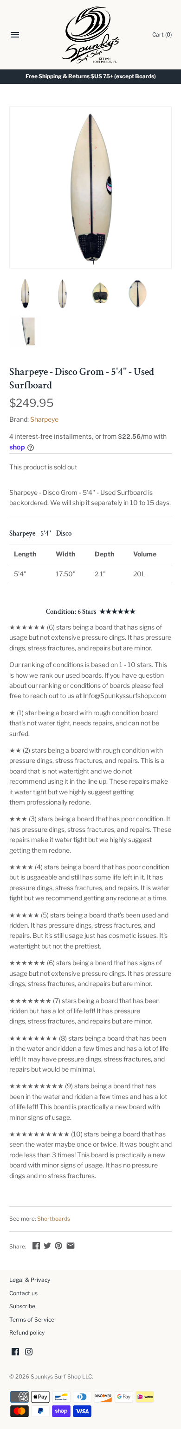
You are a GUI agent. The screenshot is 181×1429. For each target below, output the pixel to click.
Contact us (23, 1293)
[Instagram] (28, 1352)
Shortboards (53, 1219)
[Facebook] (15, 1352)
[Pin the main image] (58, 1245)
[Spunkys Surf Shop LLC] (91, 34)
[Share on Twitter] (47, 1245)
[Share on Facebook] (36, 1245)
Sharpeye (44, 419)
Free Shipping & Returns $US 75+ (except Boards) (91, 76)
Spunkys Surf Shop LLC (61, 1376)
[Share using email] (70, 1245)
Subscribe (22, 1306)
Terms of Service (31, 1320)
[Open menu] (14, 36)
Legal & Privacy (29, 1280)
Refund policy (27, 1332)
